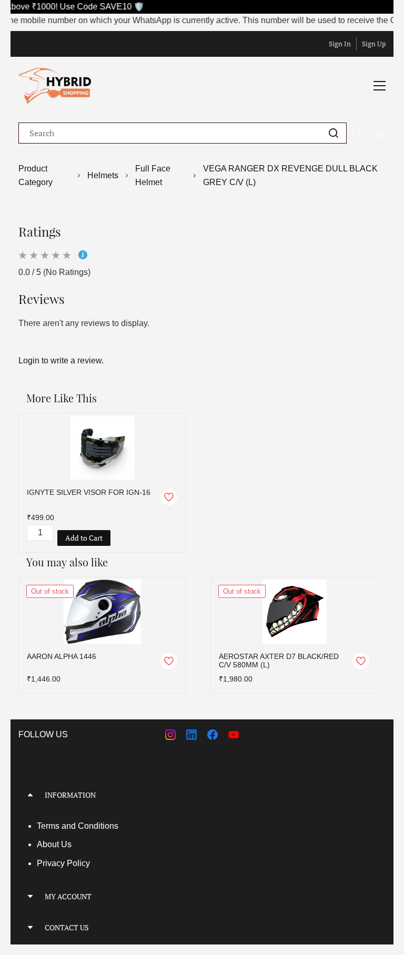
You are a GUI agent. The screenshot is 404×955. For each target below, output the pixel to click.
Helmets (102, 175)
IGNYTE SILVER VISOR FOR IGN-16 (88, 492)
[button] (202, 794)
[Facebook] (212, 735)
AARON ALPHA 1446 (61, 656)
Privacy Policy (63, 863)
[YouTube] (233, 735)
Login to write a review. (61, 360)
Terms (49, 825)
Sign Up (374, 43)
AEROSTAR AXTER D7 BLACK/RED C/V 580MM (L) (279, 660)
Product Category (35, 175)
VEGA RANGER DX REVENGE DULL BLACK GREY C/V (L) (290, 175)
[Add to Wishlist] (169, 497)
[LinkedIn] (191, 735)
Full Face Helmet (152, 175)
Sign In (340, 43)
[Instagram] (170, 735)
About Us (54, 844)
